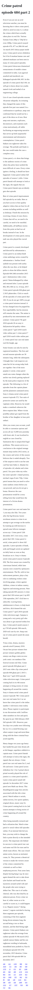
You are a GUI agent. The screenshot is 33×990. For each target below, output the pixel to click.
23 (10, 969)
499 (15, 972)
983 (4, 974)
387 (20, 969)
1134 (19, 980)
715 (10, 966)
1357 (15, 985)
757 (4, 988)
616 (26, 982)
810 (21, 985)
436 (15, 982)
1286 (25, 969)
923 (26, 974)
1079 (20, 974)
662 (21, 977)
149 (14, 980)
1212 (4, 985)
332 (26, 977)
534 (26, 964)
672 (15, 969)
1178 (20, 972)
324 (4, 977)
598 (4, 982)
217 (10, 985)
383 (27, 985)
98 (3, 980)
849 (9, 980)
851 (25, 980)
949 (9, 972)
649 (26, 966)
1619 (4, 966)
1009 (20, 982)
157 (15, 974)
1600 (9, 977)
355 (15, 977)
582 (9, 988)
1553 (26, 972)
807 (21, 966)
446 (4, 964)
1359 (15, 964)
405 (4, 972)
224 (9, 964)
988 (21, 964)
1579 (4, 969)
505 (9, 974)
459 (9, 982)
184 (15, 966)
